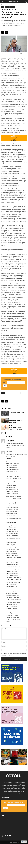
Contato (3, 828)
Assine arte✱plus (5, 819)
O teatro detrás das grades (16, 412)
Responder (8, 447)
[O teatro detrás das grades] (5, 413)
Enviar (5, 385)
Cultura (7, 7)
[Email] (6, 32)
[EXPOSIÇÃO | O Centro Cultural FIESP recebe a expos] (14, 761)
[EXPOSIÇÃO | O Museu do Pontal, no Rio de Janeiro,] (5, 753)
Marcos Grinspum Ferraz (8, 28)
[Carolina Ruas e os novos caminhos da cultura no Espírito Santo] (5, 420)
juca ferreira (12, 392)
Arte (3, 7)
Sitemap (3, 831)
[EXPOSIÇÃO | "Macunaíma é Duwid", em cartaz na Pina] (22, 753)
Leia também (6, 408)
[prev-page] (2, 433)
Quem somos (4, 822)
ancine (7, 392)
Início (2, 4)
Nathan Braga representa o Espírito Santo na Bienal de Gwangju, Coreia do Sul (16, 427)
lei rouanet (18, 392)
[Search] (26, 2)
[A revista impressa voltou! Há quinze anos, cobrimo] (14, 753)
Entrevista (12, 7)
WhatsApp (3, 825)
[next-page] (5, 433)
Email (4, 382)
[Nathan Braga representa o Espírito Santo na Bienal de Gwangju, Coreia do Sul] (5, 427)
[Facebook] (2, 32)
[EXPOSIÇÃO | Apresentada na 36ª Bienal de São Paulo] (22, 761)
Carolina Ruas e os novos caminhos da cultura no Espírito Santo (16, 420)
